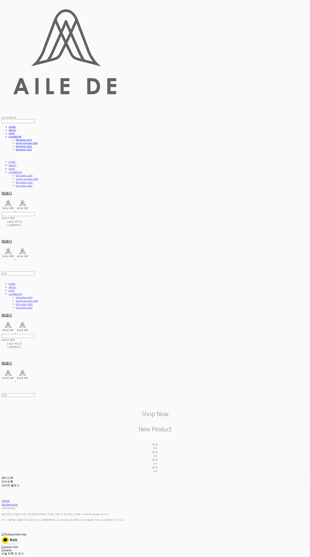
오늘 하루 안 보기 (12, 553)
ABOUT (12, 130)
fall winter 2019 (24, 139)
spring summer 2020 (26, 143)
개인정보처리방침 (9, 504)
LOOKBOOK (15, 136)
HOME (12, 127)
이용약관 (5, 500)
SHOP (12, 133)
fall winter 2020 (24, 146)
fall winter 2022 (24, 149)
